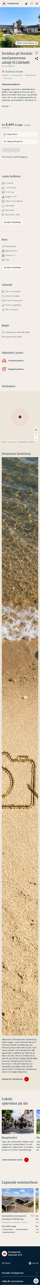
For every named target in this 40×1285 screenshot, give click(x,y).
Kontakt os (23, 157)
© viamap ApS (11, 442)
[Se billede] (20, 27)
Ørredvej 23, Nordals (14, 71)
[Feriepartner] (10, 3)
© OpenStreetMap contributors (25, 442)
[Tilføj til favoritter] (36, 53)
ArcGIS (4, 442)
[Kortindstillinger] (36, 430)
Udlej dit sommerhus (12, 1281)
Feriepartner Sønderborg (12, 1079)
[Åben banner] (36, 1281)
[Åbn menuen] (37, 3)
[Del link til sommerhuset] (36, 58)
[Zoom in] (36, 435)
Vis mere (5, 106)
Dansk (7, 1263)
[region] (20, 417)
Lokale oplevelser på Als (12, 1160)
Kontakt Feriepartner (13, 1273)
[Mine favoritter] (31, 3)
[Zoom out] (36, 439)
